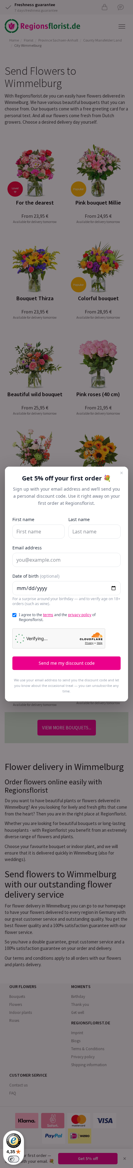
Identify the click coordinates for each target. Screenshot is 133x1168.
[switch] (13, 1159)
